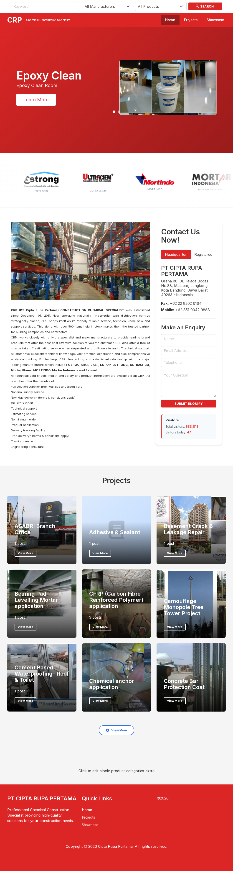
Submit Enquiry (189, 403)
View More (25, 553)
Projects (191, 20)
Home (170, 20)
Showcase (215, 20)
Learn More (33, 99)
